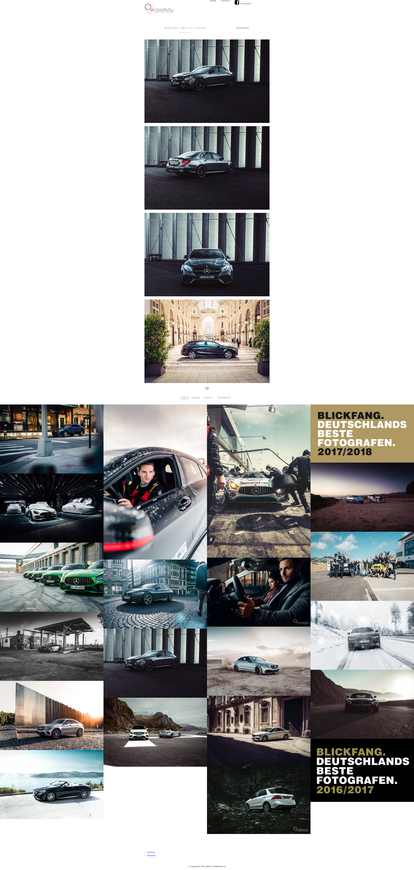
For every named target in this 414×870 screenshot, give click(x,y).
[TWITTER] (266, 3)
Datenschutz (151, 855)
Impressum (151, 852)
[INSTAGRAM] (258, 3)
